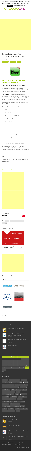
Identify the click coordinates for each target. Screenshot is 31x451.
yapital (18, 411)
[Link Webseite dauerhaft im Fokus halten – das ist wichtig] (4, 437)
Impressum (17, 444)
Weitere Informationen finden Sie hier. (10, 167)
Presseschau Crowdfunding (19, 406)
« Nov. (3, 371)
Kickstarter (23, 401)
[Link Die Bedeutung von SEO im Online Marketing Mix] (4, 432)
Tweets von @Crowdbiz (7, 275)
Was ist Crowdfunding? (13, 345)
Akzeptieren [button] (9, 5)
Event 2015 (13, 220)
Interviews (20, 399)
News (12, 403)
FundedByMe (24, 394)
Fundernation (6, 396)
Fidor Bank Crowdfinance (8, 394)
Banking (18, 380)
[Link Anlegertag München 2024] (4, 426)
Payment (17, 403)
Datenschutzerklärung (19, 5)
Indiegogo (14, 399)
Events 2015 (13, 62)
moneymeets (6, 403)
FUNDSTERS (14, 396)
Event (8, 220)
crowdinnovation (7, 387)
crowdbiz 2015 (20, 442)
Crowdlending (24, 387)
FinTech (5, 223)
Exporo (18, 391)
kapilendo (16, 401)
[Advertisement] (15, 34)
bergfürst (5, 382)
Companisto (6, 384)
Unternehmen (24, 408)
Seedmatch (11, 408)
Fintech (19, 62)
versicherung (12, 411)
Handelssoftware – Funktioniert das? (16, 328)
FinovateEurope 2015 (7, 94)
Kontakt (10, 444)
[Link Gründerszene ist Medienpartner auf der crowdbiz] (4, 340)
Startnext (17, 408)
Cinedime (26, 382)
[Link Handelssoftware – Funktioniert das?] (4, 329)
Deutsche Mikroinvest (16, 389)
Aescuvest (6, 380)
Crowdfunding (6, 62)
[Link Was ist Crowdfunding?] (4, 346)
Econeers (5, 391)
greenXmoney (6, 399)
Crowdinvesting (15, 387)
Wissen (4, 444)
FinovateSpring (21, 220)
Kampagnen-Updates (8, 401)
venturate (5, 411)
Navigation (8, 15)
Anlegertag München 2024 (14, 425)
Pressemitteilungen (7, 406)
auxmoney (12, 380)
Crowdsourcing (7, 389)
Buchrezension (19, 382)
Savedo (5, 408)
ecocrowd (25, 389)
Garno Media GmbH (25, 447)
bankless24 (24, 380)
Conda (12, 384)
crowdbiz (17, 384)
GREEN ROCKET (22, 396)
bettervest (11, 382)
